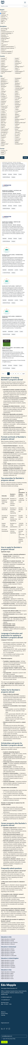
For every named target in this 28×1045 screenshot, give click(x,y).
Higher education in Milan (7, 973)
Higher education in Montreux (8, 952)
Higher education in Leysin (7, 954)
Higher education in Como (7, 978)
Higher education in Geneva (7, 949)
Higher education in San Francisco (9, 942)
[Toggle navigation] (25, 2)
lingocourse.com (5, 1022)
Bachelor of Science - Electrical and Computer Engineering (11, 191)
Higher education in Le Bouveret (8, 955)
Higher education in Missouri (8, 944)
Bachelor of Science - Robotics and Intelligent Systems (11, 222)
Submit (25, 157)
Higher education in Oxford (7, 962)
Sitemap (3, 1015)
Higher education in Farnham (8, 965)
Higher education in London (7, 960)
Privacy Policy (4, 1013)
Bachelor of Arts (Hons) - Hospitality (12, 286)
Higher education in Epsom (7, 963)
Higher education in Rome (7, 975)
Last (23, 373)
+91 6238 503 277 (5, 999)
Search (25, 6)
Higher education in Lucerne (7, 950)
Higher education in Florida (7, 940)
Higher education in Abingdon (8, 967)
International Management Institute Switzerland (12, 257)
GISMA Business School (7, 350)
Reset (2, 157)
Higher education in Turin (7, 977)
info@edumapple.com (6, 997)
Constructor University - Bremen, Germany (11, 162)
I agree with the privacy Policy (9, 1038)
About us (3, 1012)
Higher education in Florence (8, 972)
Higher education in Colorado (8, 939)
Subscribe (4, 1042)
